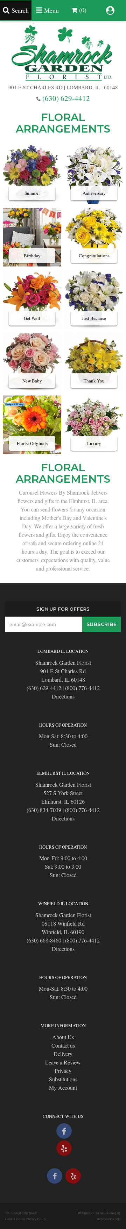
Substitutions (63, 1079)
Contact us (63, 1045)
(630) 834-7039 (44, 809)
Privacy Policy (36, 1219)
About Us (63, 1037)
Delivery (63, 1053)
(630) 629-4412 (66, 98)
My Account (63, 1087)
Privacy (63, 1070)
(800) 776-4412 (82, 687)
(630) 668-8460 (44, 940)
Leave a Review (63, 1062)
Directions (63, 696)
